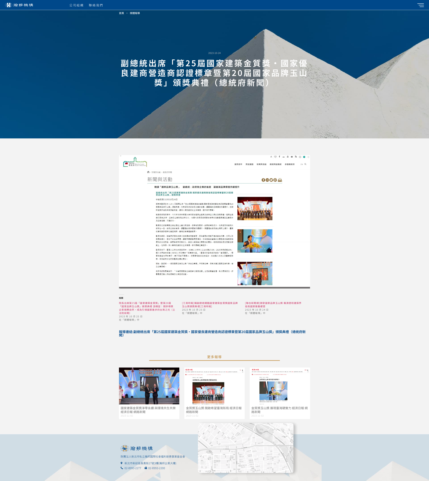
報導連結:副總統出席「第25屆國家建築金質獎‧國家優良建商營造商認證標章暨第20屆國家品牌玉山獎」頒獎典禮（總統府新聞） (212, 333)
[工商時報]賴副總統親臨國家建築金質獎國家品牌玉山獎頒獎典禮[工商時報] (210, 304)
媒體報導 (135, 13)
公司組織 (76, 5)
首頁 (121, 13)
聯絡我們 (96, 5)
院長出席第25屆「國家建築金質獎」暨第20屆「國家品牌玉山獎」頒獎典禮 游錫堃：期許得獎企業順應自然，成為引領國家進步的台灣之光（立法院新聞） (147, 308)
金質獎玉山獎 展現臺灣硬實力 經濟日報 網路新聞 (279, 410)
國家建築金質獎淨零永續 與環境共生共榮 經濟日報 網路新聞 (148, 410)
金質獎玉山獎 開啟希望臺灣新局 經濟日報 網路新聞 (214, 410)
